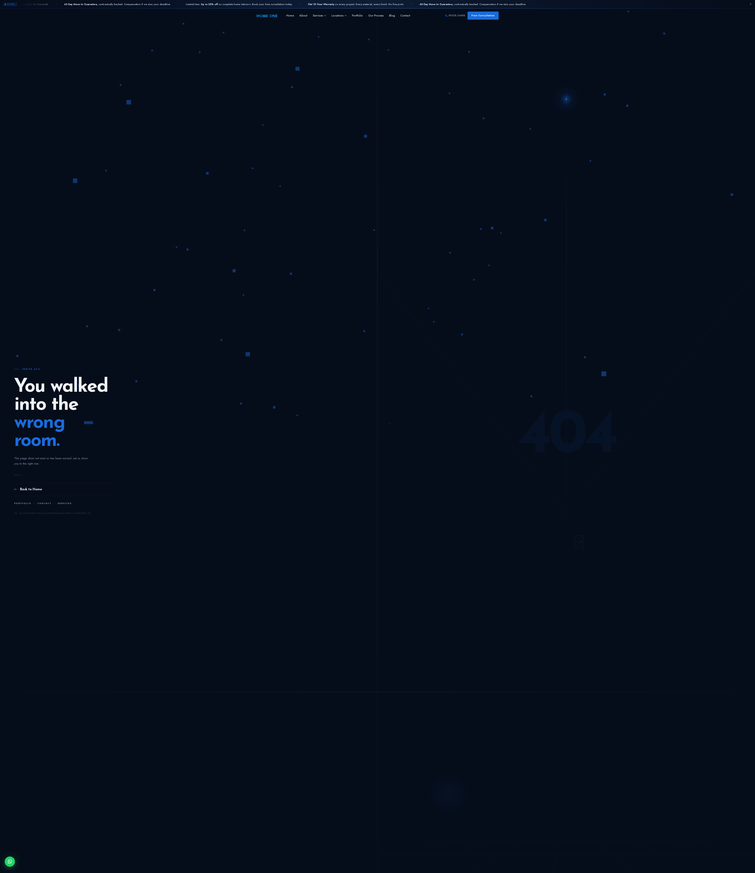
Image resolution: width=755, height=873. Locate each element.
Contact (405, 15)
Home (290, 15)
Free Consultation (483, 15)
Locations (337, 15)
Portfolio (357, 15)
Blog (392, 15)
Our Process (376, 15)
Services (318, 15)
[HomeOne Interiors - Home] (267, 15)
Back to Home (31, 489)
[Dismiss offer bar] (750, 4)
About (303, 15)
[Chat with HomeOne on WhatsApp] (10, 862)
